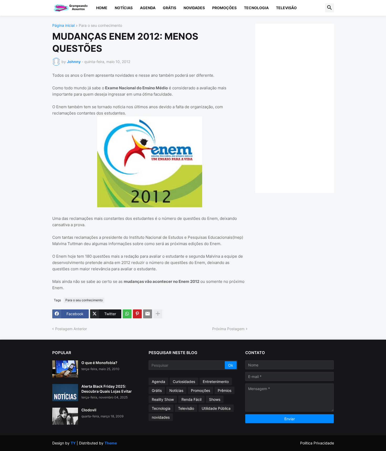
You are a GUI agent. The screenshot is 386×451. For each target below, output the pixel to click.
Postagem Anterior (71, 328)
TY (73, 443)
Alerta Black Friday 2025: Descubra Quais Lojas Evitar (106, 388)
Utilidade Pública (216, 408)
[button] (329, 7)
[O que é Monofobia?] (65, 368)
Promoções (224, 8)
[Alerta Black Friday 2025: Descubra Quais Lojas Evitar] (65, 392)
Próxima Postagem (228, 328)
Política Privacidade (317, 443)
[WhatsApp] (127, 313)
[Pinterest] (137, 313)
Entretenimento (216, 381)
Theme (111, 443)
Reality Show (163, 399)
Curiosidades (184, 381)
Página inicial (63, 26)
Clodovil (88, 410)
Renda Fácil (191, 399)
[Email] (147, 313)
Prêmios (224, 390)
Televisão (286, 8)
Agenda (147, 8)
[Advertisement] (299, 107)
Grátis (169, 8)
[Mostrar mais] (157, 313)
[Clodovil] (65, 416)
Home (101, 8)
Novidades (194, 8)
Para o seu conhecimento (100, 26)
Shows (214, 399)
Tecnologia (256, 8)
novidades (161, 417)
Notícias (124, 8)
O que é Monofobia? (99, 362)
